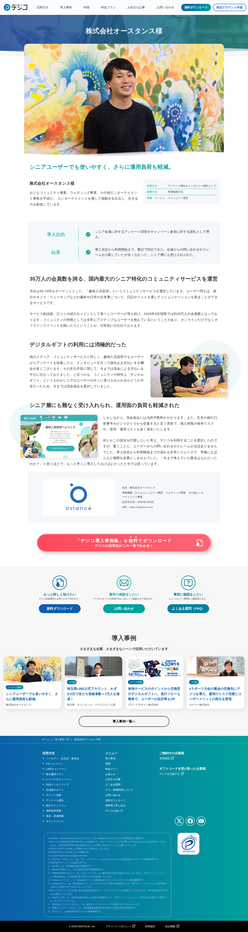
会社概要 (170, 926)
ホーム (45, 739)
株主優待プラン (55, 774)
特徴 (86, 7)
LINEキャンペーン (56, 768)
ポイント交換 (53, 795)
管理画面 (164, 758)
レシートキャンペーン (58, 779)
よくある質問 (113, 784)
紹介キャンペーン (56, 805)
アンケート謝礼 (55, 800)
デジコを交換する (169, 773)
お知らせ (110, 774)
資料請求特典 (53, 810)
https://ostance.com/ (141, 507)
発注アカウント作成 (229, 7)
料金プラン (108, 7)
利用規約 (150, 926)
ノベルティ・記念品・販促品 (62, 758)
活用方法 (42, 7)
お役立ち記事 (136, 7)
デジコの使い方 (114, 810)
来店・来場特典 (55, 816)
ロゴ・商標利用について (119, 789)
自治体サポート (55, 789)
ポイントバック (55, 821)
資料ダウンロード (196, 7)
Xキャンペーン (54, 763)
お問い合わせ (165, 7)
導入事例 (66, 7)
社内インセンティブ (57, 784)
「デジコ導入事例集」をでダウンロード (124, 543)
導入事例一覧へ (124, 721)
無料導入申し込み (115, 805)
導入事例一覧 (62, 739)
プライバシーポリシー (118, 926)
